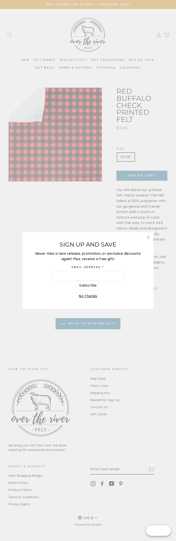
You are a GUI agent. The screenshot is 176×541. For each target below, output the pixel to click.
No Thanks (88, 296)
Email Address (88, 267)
